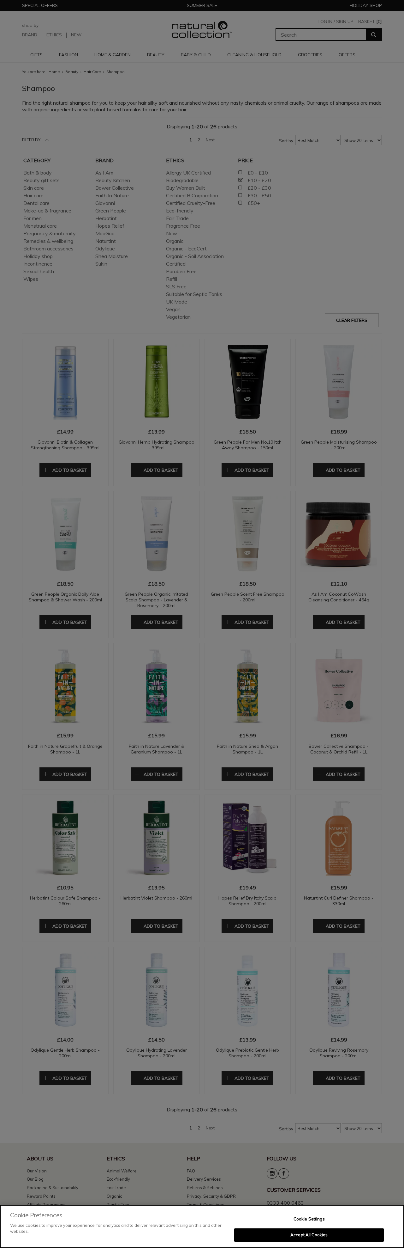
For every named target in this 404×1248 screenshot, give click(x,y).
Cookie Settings (309, 1218)
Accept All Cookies (309, 1234)
